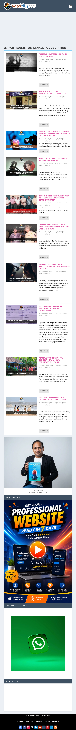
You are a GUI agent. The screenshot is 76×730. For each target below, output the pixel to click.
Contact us (55, 721)
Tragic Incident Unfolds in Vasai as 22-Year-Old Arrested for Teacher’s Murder (54, 198)
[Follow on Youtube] (40, 727)
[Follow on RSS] (55, 727)
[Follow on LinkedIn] (36, 727)
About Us (20, 721)
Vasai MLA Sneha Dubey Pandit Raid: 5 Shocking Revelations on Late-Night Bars (54, 227)
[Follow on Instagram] (28, 727)
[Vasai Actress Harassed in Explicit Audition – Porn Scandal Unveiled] (21, 272)
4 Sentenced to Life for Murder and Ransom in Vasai (53, 159)
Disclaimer (39, 721)
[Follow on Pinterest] (47, 727)
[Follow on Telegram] (51, 727)
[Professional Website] (38, 602)
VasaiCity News (49, 59)
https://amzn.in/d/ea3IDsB (38, 492)
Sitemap (47, 721)
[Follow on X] (32, 727)
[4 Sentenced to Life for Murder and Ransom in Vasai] (21, 166)
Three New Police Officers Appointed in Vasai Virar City (52, 93)
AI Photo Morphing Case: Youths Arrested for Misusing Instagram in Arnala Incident (54, 134)
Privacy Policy (29, 721)
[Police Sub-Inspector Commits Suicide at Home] (21, 62)
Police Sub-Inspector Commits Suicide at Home (53, 55)
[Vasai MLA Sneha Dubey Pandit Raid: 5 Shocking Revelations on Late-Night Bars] (21, 233)
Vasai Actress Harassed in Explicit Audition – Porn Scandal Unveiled (54, 266)
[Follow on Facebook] (24, 727)
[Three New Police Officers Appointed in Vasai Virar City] (21, 100)
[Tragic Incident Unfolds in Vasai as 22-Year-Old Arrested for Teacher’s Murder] (21, 204)
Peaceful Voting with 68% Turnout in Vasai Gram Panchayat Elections (51, 360)
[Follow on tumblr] (44, 727)
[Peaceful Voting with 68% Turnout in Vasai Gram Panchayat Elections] (21, 366)
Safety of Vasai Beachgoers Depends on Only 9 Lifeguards (52, 399)
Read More (44, 85)
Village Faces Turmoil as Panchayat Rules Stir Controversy (50, 308)
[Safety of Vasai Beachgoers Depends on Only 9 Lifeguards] (21, 406)
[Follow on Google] (20, 727)
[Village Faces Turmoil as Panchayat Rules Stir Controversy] (21, 314)
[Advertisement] (38, 27)
